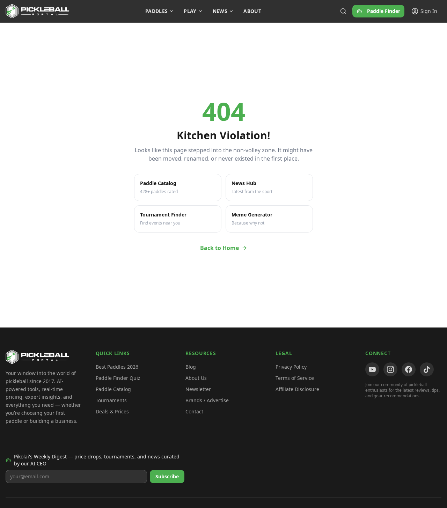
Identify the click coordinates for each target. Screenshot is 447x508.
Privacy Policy (291, 366)
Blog (190, 366)
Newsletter (198, 389)
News (220, 11)
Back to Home (219, 248)
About (252, 11)
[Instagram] (390, 369)
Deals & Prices (112, 411)
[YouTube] (372, 369)
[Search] (343, 11)
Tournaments (111, 400)
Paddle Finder (383, 11)
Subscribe (167, 476)
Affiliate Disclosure (297, 389)
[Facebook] (409, 369)
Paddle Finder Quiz (118, 378)
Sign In (428, 11)
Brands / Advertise (207, 400)
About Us (196, 378)
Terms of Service (295, 378)
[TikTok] (427, 369)
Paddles (156, 11)
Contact (194, 411)
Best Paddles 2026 (117, 366)
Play (190, 11)
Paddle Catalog (113, 389)
